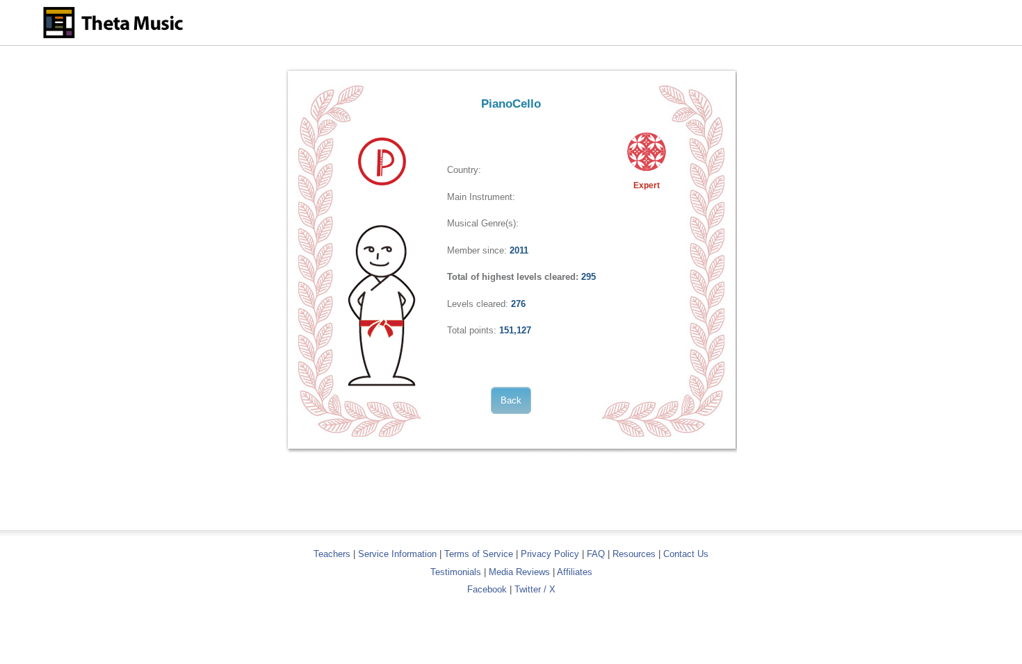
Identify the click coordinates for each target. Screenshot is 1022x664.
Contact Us (685, 554)
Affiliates (574, 572)
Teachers (333, 554)
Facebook (487, 589)
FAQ (596, 554)
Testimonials (455, 572)
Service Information (397, 554)
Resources (634, 554)
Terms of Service (478, 554)
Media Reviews (519, 572)
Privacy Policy (550, 554)
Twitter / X (534, 589)
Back (511, 400)
